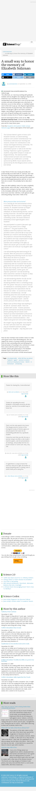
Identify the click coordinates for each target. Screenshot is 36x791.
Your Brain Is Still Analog (10, 581)
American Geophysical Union (15, 362)
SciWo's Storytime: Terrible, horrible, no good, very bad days (17, 660)
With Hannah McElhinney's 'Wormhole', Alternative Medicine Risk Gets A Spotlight (18, 584)
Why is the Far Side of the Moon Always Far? (15, 728)
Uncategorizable (12, 358)
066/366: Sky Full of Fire (9, 747)
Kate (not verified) (13, 392)
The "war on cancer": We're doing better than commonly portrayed (15, 707)
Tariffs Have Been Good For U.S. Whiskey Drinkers (18, 578)
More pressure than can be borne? (15, 202)
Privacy (30, 775)
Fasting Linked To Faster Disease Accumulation (17, 579)
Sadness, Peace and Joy (8, 612)
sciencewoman (7, 51)
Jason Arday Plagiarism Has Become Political (16, 599)
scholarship (18, 364)
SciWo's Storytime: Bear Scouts (11, 628)
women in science (24, 360)
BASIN (27, 362)
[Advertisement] (18, 21)
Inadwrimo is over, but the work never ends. (15, 644)
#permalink (24, 394)
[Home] (12, 45)
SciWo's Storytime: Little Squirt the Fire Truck (15, 677)
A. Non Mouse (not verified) (14, 476)
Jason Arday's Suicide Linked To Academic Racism (18, 601)
